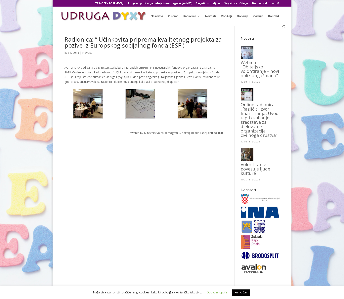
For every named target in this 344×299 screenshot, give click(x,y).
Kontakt (273, 16)
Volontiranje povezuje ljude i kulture (257, 168)
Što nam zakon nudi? (265, 3)
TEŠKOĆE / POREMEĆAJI (109, 3)
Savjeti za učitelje (236, 3)
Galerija (258, 16)
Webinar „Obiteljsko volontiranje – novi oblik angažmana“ (260, 68)
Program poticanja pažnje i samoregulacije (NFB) (160, 3)
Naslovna (156, 16)
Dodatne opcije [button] (217, 292)
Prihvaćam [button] (241, 292)
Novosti (210, 16)
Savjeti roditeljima (208, 3)
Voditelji (226, 16)
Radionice (189, 16)
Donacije (242, 16)
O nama (173, 16)
